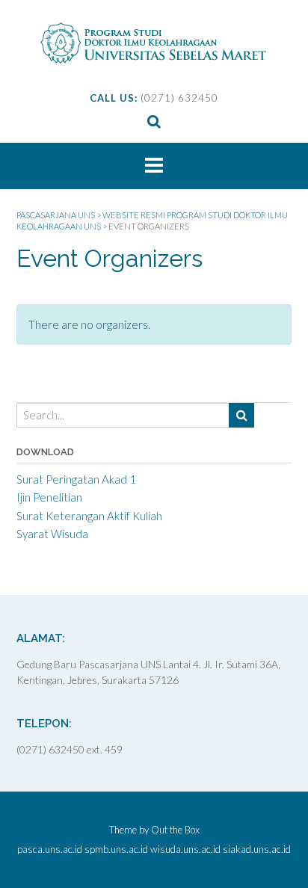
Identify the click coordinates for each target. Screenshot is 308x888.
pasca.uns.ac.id (49, 849)
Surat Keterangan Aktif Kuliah (89, 515)
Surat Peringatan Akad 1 (76, 479)
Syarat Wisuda (52, 533)
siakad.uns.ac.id (257, 849)
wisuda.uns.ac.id (185, 849)
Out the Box (175, 830)
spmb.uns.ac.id (116, 849)
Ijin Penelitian (49, 497)
